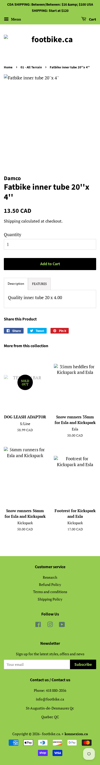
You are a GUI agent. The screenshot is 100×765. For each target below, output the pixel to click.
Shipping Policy (50, 599)
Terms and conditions (50, 591)
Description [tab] (16, 283)
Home (8, 67)
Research (50, 577)
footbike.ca (51, 733)
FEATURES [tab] (39, 284)
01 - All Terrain (31, 67)
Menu (15, 19)
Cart (92, 19)
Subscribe (83, 664)
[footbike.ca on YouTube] (62, 625)
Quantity (12, 234)
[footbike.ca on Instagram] (50, 625)
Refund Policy (50, 584)
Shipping (12, 221)
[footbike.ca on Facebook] (38, 625)
